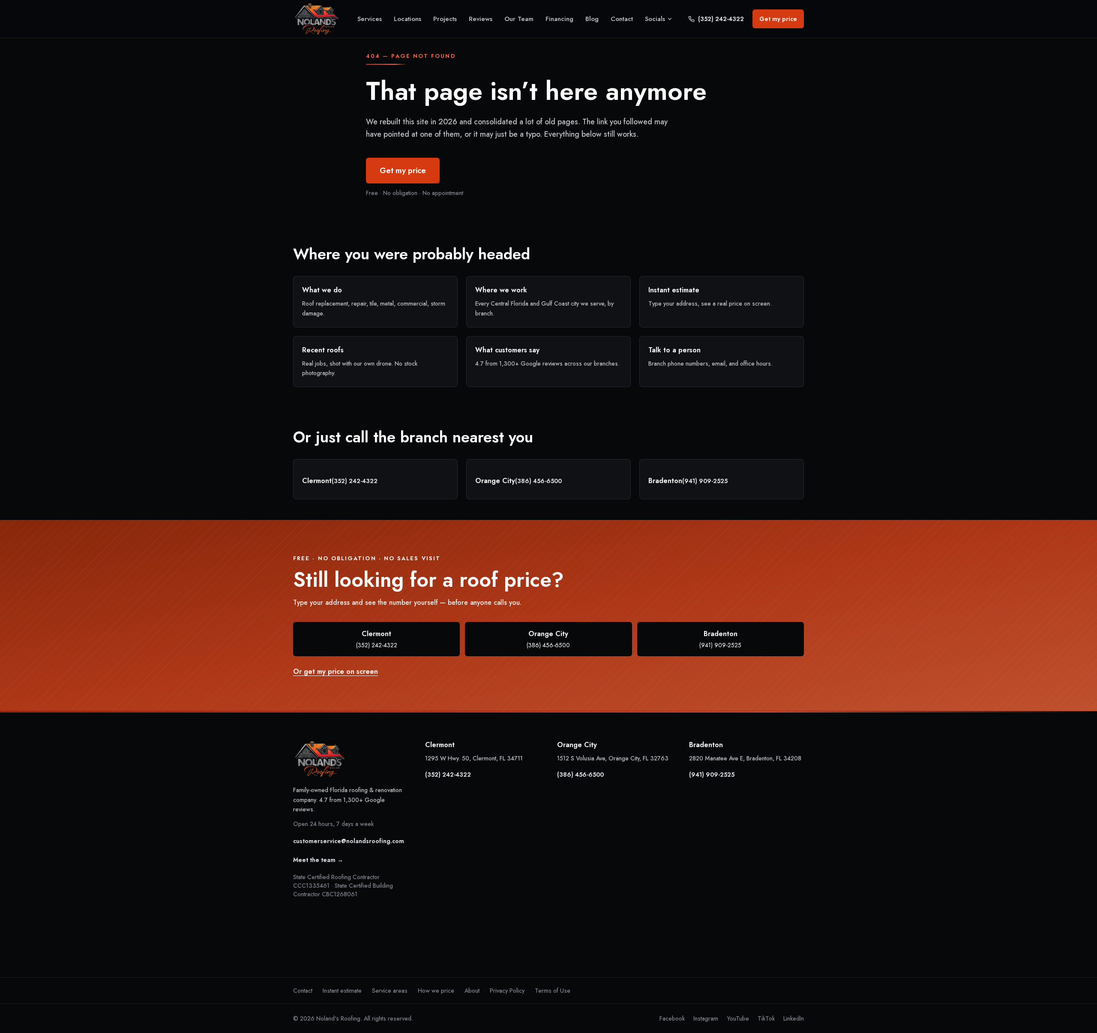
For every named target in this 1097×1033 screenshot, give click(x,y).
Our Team (519, 19)
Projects (445, 19)
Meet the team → (318, 860)
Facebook (672, 1018)
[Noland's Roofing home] (317, 19)
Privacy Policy (507, 990)
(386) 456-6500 (538, 481)
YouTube (738, 1018)
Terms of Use (552, 990)
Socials (655, 19)
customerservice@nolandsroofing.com (348, 841)
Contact (622, 19)
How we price (436, 990)
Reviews (480, 19)
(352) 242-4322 (721, 19)
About (472, 990)
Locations (407, 19)
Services (369, 19)
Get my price (778, 19)
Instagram (705, 1018)
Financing (559, 19)
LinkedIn (793, 1018)
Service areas (390, 990)
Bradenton (720, 639)
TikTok (766, 1018)
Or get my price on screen (335, 671)
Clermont (376, 639)
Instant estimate (342, 990)
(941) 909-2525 (705, 481)
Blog (592, 19)
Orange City (548, 639)
